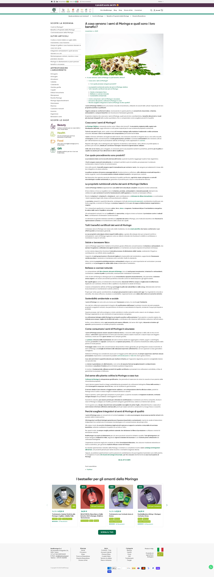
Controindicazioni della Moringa (62, 32)
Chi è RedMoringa (106, 10)
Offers (77, 11)
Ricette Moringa (56, 98)
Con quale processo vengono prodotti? (103, 84)
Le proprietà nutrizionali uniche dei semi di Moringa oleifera (108, 87)
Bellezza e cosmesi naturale (99, 94)
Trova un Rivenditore (83, 556)
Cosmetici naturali (57, 108)
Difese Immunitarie (57, 92)
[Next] (167, 505)
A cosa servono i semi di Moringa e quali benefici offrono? (106, 77)
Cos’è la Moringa (97, 16)
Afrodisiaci (54, 79)
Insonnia (53, 111)
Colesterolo (55, 84)
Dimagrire (54, 74)
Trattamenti (129, 558)
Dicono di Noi (128, 10)
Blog (115, 10)
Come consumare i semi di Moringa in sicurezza (104, 99)
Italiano (160, 1)
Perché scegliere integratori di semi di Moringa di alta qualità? (109, 102)
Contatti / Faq (106, 550)
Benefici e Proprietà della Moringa (118, 16)
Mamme (53, 106)
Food (82, 11)
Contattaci (138, 10)
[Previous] (47, 505)
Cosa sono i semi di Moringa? (98, 81)
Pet (90, 11)
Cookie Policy (106, 556)
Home (83, 550)
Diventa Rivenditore (139, 16)
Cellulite (53, 82)
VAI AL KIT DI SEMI (124, 460)
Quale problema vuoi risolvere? (78, 16)
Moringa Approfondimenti (60, 100)
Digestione (54, 114)
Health (68, 11)
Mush (73, 11)
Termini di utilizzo (106, 558)
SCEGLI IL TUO (107, 532)
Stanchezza (55, 103)
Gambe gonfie (56, 87)
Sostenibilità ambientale (98, 96)
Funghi (129, 560)
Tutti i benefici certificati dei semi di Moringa (103, 89)
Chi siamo (83, 552)
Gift (86, 11)
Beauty (63, 11)
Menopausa (55, 95)
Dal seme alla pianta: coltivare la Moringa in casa (105, 101)
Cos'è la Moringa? (57, 27)
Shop (120, 10)
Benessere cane (56, 116)
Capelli (53, 90)
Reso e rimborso (106, 560)
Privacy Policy (106, 554)
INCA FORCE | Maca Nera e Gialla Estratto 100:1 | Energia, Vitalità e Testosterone (92, 516)
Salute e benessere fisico (98, 92)
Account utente (106, 552)
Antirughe (54, 76)
